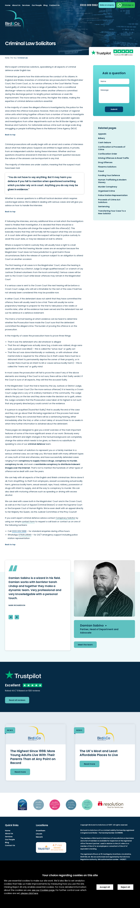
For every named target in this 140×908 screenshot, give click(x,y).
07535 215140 (24, 534)
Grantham (40, 830)
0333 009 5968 (19, 531)
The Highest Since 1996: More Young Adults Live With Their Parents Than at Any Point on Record (33, 757)
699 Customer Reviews (57, 849)
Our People (37, 5)
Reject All (125, 887)
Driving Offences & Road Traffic (113, 158)
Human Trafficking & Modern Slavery (112, 181)
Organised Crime (106, 191)
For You (13, 58)
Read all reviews (17, 700)
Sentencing (103, 206)
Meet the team (85, 644)
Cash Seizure (104, 142)
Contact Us (54, 5)
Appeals (102, 134)
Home (7, 5)
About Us (16, 5)
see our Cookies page (43, 890)
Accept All (105, 887)
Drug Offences (105, 162)
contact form (28, 521)
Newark (39, 837)
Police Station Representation (113, 195)
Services (26, 5)
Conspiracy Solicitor (65, 518)
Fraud (101, 171)
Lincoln (39, 834)
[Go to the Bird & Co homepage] (14, 20)
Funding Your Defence (109, 175)
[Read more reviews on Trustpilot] (101, 52)
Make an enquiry (107, 5)
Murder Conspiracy (107, 186)
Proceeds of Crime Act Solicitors (109, 201)
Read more (20, 772)
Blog (45, 5)
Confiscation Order (107, 154)
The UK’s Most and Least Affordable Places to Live (99, 753)
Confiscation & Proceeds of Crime (111, 148)
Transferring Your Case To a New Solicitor (112, 212)
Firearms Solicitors (107, 166)
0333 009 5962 (89, 5)
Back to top (10, 135)
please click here (29, 893)
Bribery (101, 138)
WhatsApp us (128, 5)
